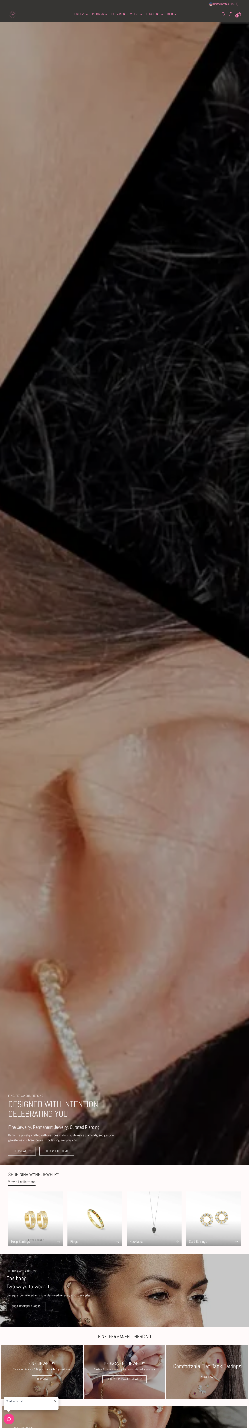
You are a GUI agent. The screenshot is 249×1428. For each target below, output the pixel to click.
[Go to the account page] (231, 14)
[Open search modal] (223, 14)
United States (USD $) (225, 4)
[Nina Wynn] (12, 14)
